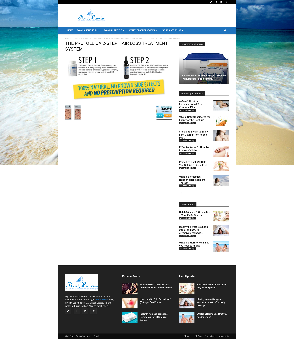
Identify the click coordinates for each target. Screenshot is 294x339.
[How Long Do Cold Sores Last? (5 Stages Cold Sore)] (130, 303)
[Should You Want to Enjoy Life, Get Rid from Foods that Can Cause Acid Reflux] (221, 135)
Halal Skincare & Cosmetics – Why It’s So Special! (194, 214)
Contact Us (224, 336)
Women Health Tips (87, 30)
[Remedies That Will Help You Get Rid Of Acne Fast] (221, 166)
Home (68, 38)
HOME (70, 30)
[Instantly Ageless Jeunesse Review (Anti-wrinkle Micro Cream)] (130, 317)
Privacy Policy (210, 336)
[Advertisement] (173, 15)
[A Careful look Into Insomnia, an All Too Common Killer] (221, 105)
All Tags (198, 336)
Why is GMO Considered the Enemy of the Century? (194, 119)
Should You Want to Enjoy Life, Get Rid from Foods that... (193, 134)
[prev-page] (181, 193)
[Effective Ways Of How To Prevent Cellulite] (221, 151)
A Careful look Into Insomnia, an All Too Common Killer (190, 104)
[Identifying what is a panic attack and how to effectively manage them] (221, 230)
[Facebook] (216, 2)
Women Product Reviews (142, 30)
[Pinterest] (226, 2)
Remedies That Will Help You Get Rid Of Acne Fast (193, 164)
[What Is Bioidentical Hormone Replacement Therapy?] (221, 180)
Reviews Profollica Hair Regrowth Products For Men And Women (101, 38)
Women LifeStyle (113, 30)
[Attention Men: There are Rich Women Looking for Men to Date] (130, 288)
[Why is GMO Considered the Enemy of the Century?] (221, 121)
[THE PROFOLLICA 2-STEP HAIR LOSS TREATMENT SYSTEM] (118, 101)
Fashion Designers (171, 30)
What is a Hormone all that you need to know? (194, 244)
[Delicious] (211, 2)
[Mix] (221, 2)
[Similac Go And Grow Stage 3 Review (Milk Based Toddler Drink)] (204, 67)
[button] (225, 30)
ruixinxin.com (101, 299)
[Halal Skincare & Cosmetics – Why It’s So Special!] (221, 216)
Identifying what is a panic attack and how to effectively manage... (193, 229)
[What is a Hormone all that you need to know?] (221, 246)
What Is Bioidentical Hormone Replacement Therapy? (192, 179)
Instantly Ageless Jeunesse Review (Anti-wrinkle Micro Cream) (154, 317)
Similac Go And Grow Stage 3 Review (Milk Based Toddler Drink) (204, 77)
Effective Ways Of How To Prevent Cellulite (194, 149)
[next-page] (186, 193)
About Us (188, 336)
